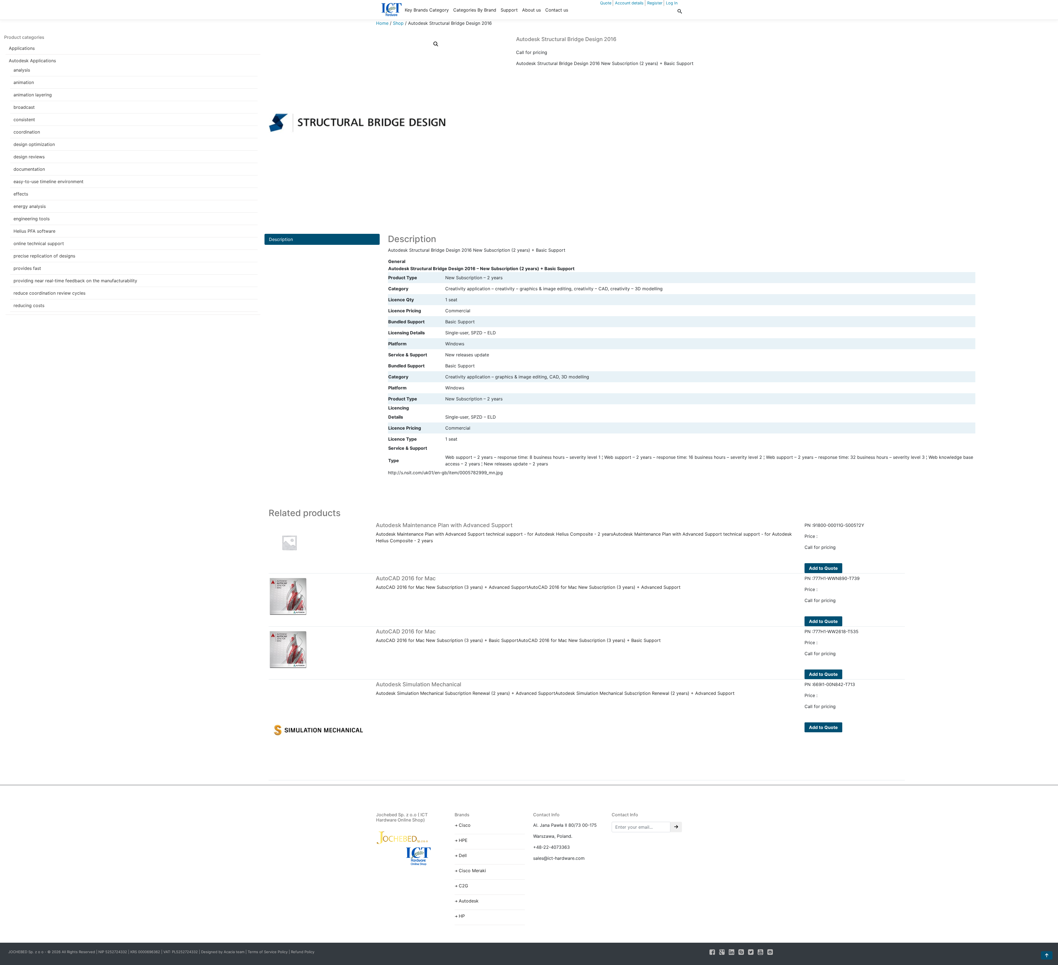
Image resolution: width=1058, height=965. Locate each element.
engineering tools (32, 218)
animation (24, 82)
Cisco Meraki (472, 870)
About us (531, 10)
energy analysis (30, 206)
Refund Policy (302, 952)
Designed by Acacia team (222, 952)
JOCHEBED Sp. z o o (26, 952)
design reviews (29, 156)
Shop (398, 23)
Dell (463, 855)
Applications (22, 48)
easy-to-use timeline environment (48, 181)
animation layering (33, 94)
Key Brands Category (427, 10)
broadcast (24, 107)
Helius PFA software (34, 231)
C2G (463, 885)
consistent (24, 119)
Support (509, 10)
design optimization (34, 144)
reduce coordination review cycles (49, 293)
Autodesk (469, 901)
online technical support (39, 243)
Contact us (556, 10)
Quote (605, 3)
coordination (27, 132)
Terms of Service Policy (268, 952)
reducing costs (29, 305)
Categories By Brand (474, 10)
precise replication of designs (44, 256)
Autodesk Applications (32, 60)
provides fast (27, 268)
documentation (29, 169)
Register (654, 3)
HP (462, 916)
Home (382, 23)
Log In (672, 3)
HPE (463, 840)
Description (281, 239)
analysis (22, 70)
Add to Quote (823, 568)
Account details (629, 3)
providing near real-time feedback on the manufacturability (75, 280)
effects (21, 194)
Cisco (465, 825)
